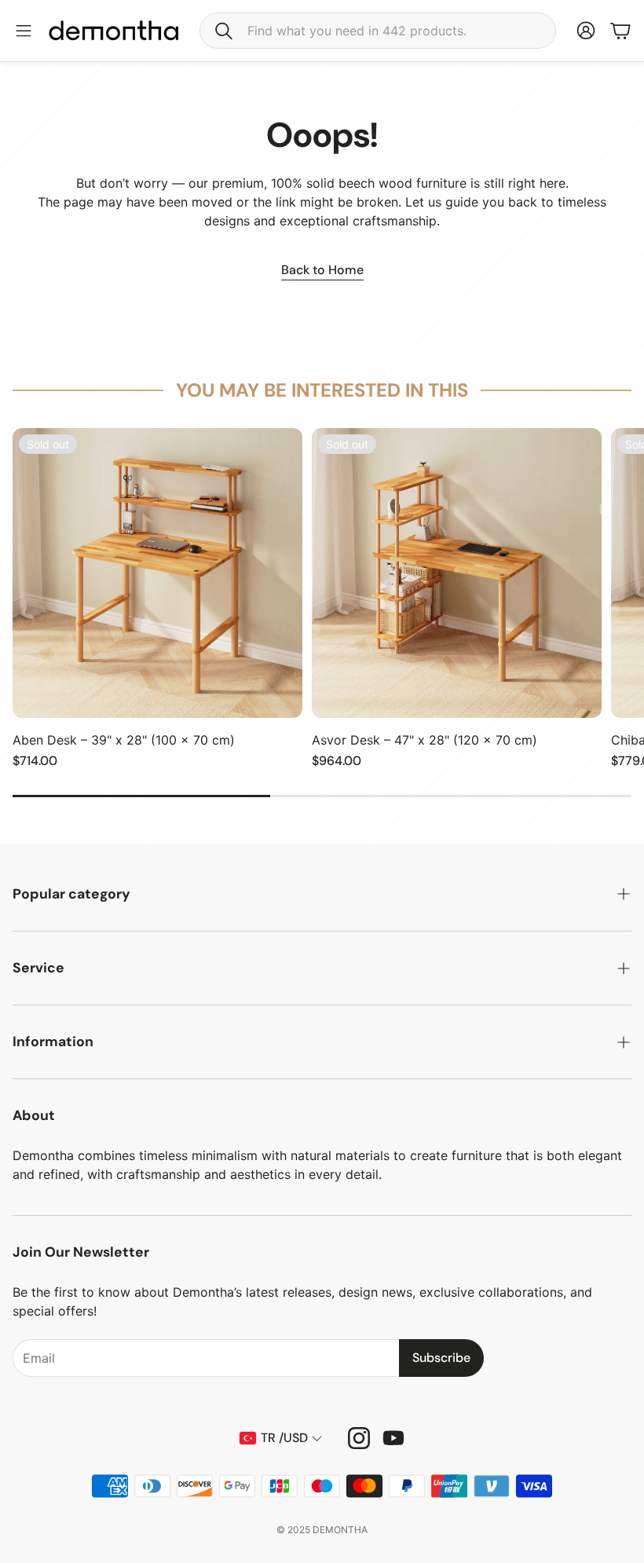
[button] (377, 30)
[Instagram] (359, 1438)
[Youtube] (393, 1438)
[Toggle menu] (24, 31)
